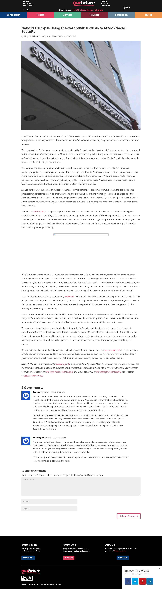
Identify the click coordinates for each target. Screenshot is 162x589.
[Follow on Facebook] (23, 10)
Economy (54, 36)
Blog (48, 36)
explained (69, 296)
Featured (61, 36)
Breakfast (28, 5)
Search (127, 7)
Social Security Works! (33, 375)
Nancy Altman (29, 36)
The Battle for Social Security (108, 371)
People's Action (119, 551)
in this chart (38, 211)
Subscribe (105, 5)
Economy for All (63, 364)
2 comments (71, 36)
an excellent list (112, 350)
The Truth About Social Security (59, 371)
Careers (122, 558)
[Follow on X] (27, 10)
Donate (69, 558)
